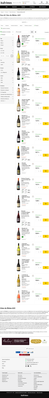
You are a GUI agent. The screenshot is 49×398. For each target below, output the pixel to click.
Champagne (20, 381)
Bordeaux (20, 379)
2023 (7, 80)
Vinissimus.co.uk (5, 378)
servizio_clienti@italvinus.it (32, 364)
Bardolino (35, 387)
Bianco (21, 25)
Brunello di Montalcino (38, 384)
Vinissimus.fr (4, 376)
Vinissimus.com (5, 375)
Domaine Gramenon (14, 25)
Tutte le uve (20, 386)
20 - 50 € (7, 52)
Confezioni (43, 6)
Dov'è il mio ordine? (30, 359)
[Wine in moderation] (24, 355)
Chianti (35, 389)
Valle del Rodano (12, 12)
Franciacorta (36, 375)
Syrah (7, 64)
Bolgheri (35, 383)
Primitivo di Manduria (38, 376)
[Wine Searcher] (39, 341)
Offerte (33, 6)
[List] (32, 32)
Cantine (23, 6)
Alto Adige (36, 386)
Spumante (14, 6)
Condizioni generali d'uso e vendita (21, 392)
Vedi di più (2, 100)
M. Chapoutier (7, 92)
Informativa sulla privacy (32, 392)
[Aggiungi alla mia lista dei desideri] (33, 164)
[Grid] (35, 32)
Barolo (35, 379)
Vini (6, 6)
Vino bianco (20, 376)
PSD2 (19, 352)
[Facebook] (29, 366)
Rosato (7, 45)
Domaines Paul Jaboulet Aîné (7, 94)
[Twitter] (31, 366)
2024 (7, 78)
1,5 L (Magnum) (7, 72)
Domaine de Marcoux (7, 98)
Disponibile (39, 87)
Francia (6, 12)
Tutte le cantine (21, 384)
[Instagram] (26, 366)
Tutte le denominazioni (22, 383)
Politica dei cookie (39, 392)
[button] (42, 2)
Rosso (7, 40)
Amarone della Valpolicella (39, 381)
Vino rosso (20, 375)
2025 (7, 82)
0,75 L (7, 70)
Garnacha (7, 25)
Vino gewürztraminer (22, 378)
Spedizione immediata (7, 31)
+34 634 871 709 (30, 360)
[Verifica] (12, 56)
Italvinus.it (4, 379)
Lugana (35, 378)
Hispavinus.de (4, 381)
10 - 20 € (7, 50)
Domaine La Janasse (28, 25)
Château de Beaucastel (7, 96)
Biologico (36, 25)
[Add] (46, 43)
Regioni (2, 12)
